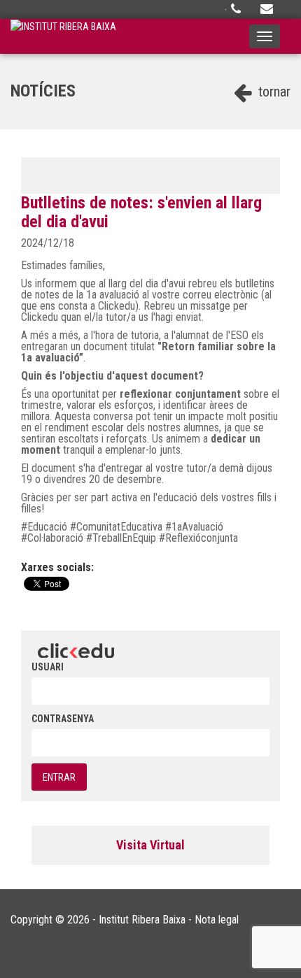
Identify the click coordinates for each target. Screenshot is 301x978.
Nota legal (217, 919)
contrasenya (62, 718)
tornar (272, 91)
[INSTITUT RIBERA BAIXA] (63, 36)
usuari (47, 667)
